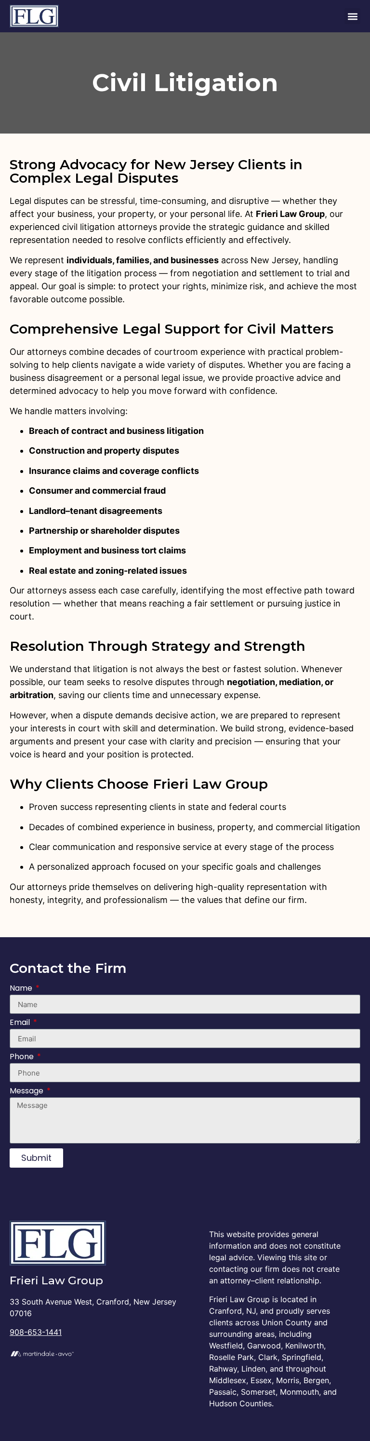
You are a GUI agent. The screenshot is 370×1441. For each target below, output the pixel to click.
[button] (352, 16)
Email (21, 1023)
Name (22, 989)
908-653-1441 (36, 1332)
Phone (23, 1057)
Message (27, 1091)
